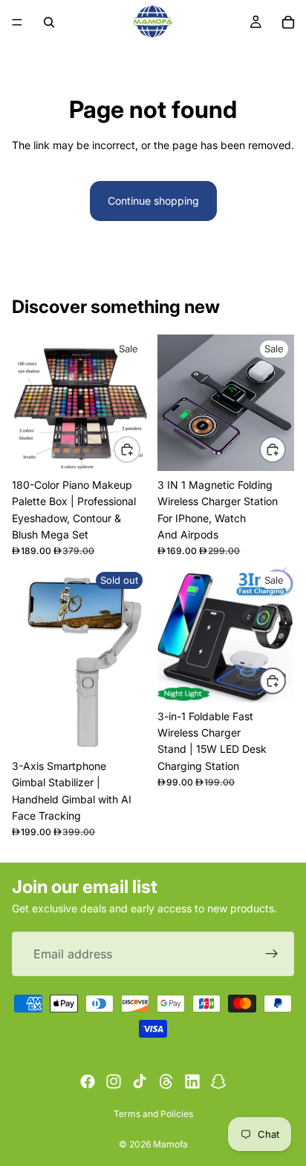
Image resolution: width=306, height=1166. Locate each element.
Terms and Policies (153, 1113)
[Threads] (166, 1081)
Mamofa (170, 1144)
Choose (285, 679)
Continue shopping (153, 200)
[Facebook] (88, 1081)
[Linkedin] (192, 1081)
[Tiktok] (140, 1081)
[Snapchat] (218, 1081)
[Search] (49, 22)
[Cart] (288, 22)
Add (139, 448)
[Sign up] (271, 954)
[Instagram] (114, 1081)
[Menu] (17, 22)
